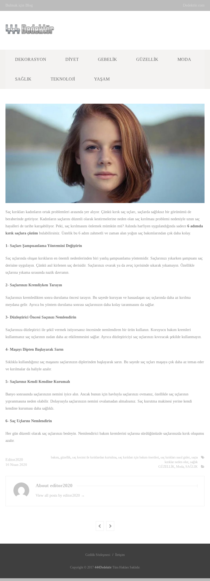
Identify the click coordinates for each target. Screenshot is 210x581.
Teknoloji (63, 79)
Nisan (14, 465)
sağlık (194, 462)
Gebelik (107, 59)
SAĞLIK (191, 467)
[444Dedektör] (29, 31)
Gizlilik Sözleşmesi (97, 555)
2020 (23, 465)
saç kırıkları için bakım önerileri (138, 457)
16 (7, 465)
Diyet (72, 59)
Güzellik (147, 59)
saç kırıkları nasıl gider (175, 457)
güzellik (65, 457)
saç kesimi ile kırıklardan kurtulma (94, 457)
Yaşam (102, 79)
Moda (184, 59)
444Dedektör (103, 567)
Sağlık (23, 79)
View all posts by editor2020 (60, 495)
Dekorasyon (30, 59)
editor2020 (14, 460)
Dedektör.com (194, 5)
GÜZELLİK (166, 467)
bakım (55, 457)
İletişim (120, 555)
